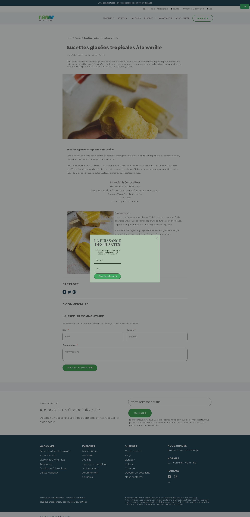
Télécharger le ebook (107, 276)
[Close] (157, 238)
